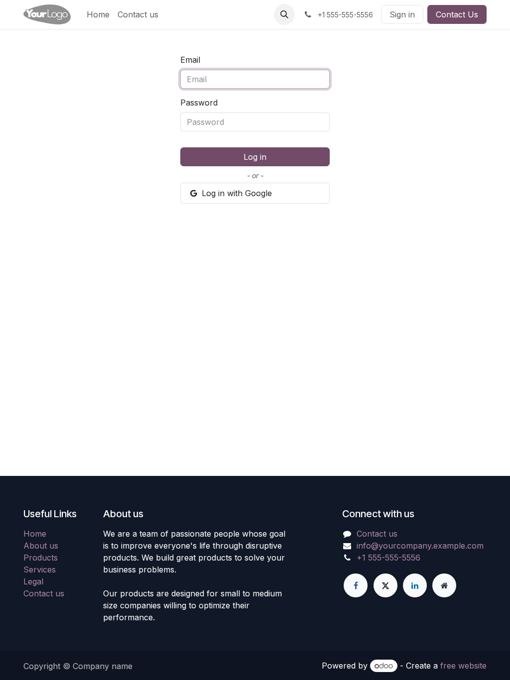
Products (40, 558)
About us (40, 546)
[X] (385, 585)
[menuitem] (98, 14)
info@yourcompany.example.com (420, 546)
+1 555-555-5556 (388, 558)
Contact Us (457, 14)
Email (190, 60)
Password (199, 103)
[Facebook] (356, 585)
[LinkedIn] (415, 585)
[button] (284, 14)
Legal (33, 581)
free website (463, 666)
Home (34, 534)
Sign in (402, 14)
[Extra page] (444, 585)
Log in (255, 157)
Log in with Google (235, 193)
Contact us (43, 593)
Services (39, 569)
